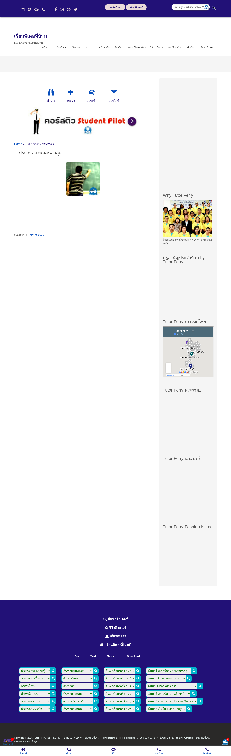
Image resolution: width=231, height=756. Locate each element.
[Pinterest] (68, 9)
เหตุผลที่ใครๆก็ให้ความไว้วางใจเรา (145, 47)
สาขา (89, 47)
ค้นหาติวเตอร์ (207, 47)
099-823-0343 (147, 737)
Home (18, 144)
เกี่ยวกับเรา (61, 47)
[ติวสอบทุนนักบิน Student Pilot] (84, 134)
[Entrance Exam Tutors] (92, 92)
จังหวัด (118, 47)
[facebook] (55, 9)
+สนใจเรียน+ (115, 7)
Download (133, 656)
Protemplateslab (126, 737)
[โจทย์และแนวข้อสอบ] (225, 742)
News (110, 656)
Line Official (185, 737)
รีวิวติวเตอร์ (117, 627)
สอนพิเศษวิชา (175, 47)
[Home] (22, 9)
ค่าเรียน (191, 47)
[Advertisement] (188, 132)
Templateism (108, 737)
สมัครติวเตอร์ (136, 7)
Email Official (167, 737)
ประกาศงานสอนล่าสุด (40, 152)
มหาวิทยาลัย (103, 47)
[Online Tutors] (114, 92)
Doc (77, 656)
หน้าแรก (46, 47)
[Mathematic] (70, 92)
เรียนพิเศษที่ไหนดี (117, 645)
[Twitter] (75, 9)
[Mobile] (43, 9)
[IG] (62, 9)
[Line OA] (36, 9)
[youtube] (29, 9)
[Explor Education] (51, 92)
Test (93, 656)
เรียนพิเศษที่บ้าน (30, 36)
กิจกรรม (76, 47)
